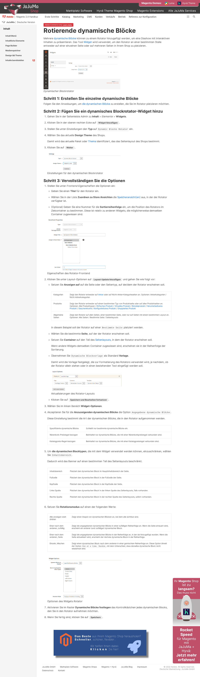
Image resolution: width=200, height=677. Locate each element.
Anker (100, 294)
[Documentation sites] (188, 17)
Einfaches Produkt (105, 306)
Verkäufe (110, 16)
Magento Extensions (150, 10)
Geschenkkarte (85, 308)
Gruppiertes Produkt (127, 308)
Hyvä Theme (188, 3)
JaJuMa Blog (127, 667)
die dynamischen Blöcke (96, 103)
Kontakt (61, 670)
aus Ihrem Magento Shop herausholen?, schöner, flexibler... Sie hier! (108, 643)
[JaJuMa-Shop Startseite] (21, 9)
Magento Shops (90, 667)
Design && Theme (13, 55)
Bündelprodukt (138, 306)
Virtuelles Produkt (122, 306)
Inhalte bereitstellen (14, 60)
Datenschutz (47, 670)
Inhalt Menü (10, 36)
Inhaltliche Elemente (14, 41)
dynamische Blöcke (65, 38)
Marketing (78, 16)
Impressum (142, 667)
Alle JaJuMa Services (182, 10)
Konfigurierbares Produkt (105, 308)
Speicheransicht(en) (129, 197)
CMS (89, 16)
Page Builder (11, 45)
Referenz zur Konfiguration (142, 16)
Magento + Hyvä (108, 667)
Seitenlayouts (103, 339)
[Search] (194, 17)
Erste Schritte (52, 16)
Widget (88, 42)
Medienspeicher (13, 50)
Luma (171, 3)
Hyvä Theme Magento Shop (115, 10)
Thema (92, 141)
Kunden (99, 16)
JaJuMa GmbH (48, 667)
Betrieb (122, 16)
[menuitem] (151, 3)
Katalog (66, 16)
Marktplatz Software (79, 10)
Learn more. (67, 25)
